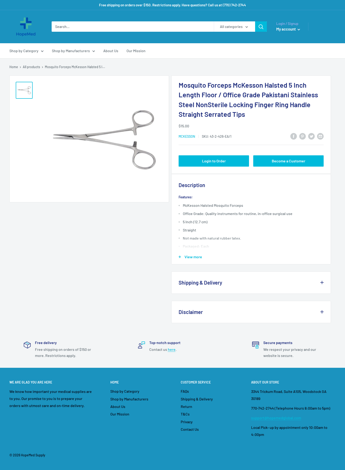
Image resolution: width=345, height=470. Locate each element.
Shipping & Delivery (197, 399)
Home (13, 67)
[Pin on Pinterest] (302, 136)
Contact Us (190, 429)
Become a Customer (288, 161)
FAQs (185, 391)
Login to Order (214, 161)
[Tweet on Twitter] (311, 136)
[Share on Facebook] (293, 136)
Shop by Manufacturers (71, 50)
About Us (110, 50)
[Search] (261, 26)
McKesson (187, 136)
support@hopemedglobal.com (276, 417)
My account (286, 29)
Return (186, 406)
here (172, 349)
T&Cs (185, 414)
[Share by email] (320, 136)
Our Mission (136, 50)
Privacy (187, 421)
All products (31, 67)
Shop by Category (23, 50)
